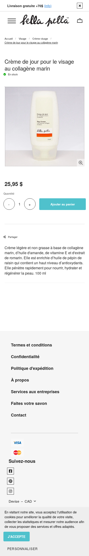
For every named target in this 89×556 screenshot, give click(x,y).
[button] (22, 549)
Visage (22, 38)
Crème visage (40, 38)
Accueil (9, 38)
